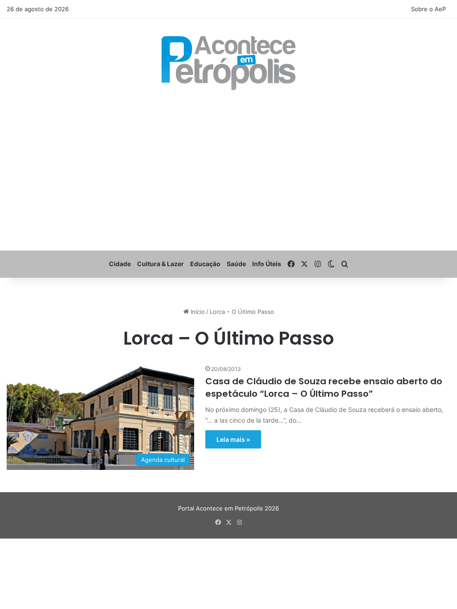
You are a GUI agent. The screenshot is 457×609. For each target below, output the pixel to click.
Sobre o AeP (428, 8)
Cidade (120, 263)
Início (197, 311)
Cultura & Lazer (160, 263)
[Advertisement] (228, 170)
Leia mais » (233, 439)
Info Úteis (266, 263)
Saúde (236, 263)
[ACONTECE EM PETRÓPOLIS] (228, 63)
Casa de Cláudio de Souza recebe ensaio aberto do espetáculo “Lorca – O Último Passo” (323, 387)
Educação (205, 263)
